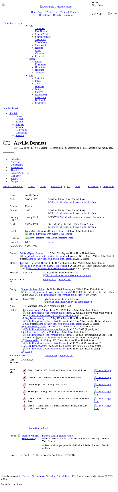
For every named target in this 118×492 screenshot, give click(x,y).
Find (31, 25)
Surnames (68, 15)
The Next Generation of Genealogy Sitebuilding (45, 476)
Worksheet (16, 175)
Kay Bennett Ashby (34, 318)
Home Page (37, 12)
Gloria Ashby (31, 332)
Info (31, 75)
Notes (43, 186)
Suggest (14, 181)
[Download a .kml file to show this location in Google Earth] (104, 373)
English (14, 113)
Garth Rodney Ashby (35, 326)
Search (12, 23)
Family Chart (65, 279)
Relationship (17, 167)
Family (14, 178)
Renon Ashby (32, 340)
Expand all (93, 186)
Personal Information (13, 186)
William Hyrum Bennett (31, 253)
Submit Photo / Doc (20, 173)
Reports (57, 15)
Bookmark (13, 108)
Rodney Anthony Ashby (33, 289)
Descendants (17, 164)
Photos (63, 12)
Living (28, 351)
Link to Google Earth (38, 428)
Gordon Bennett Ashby (36, 310)
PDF (77, 186)
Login (19, 23)
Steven (19, 484)
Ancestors (15, 162)
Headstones (44, 15)
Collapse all (108, 186)
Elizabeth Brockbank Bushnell (35, 263)
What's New (51, 12)
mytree (51, 242)
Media (32, 58)
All (68, 186)
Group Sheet (49, 279)
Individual (16, 159)
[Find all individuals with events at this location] (72, 202)
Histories (74, 12)
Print (5, 108)
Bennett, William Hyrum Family (57, 435)
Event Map (56, 186)
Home (6, 23)
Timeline (15, 170)
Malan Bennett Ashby (35, 346)
